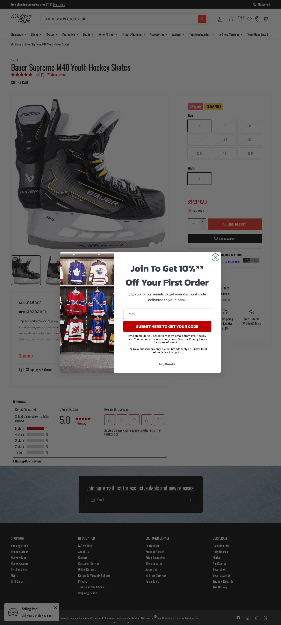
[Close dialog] (215, 257)
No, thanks (167, 363)
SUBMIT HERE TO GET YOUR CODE (167, 326)
